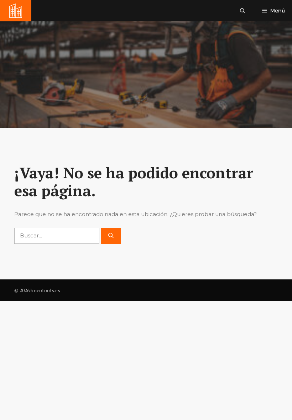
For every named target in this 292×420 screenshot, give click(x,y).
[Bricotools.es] (16, 10)
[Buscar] (111, 236)
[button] (242, 10)
